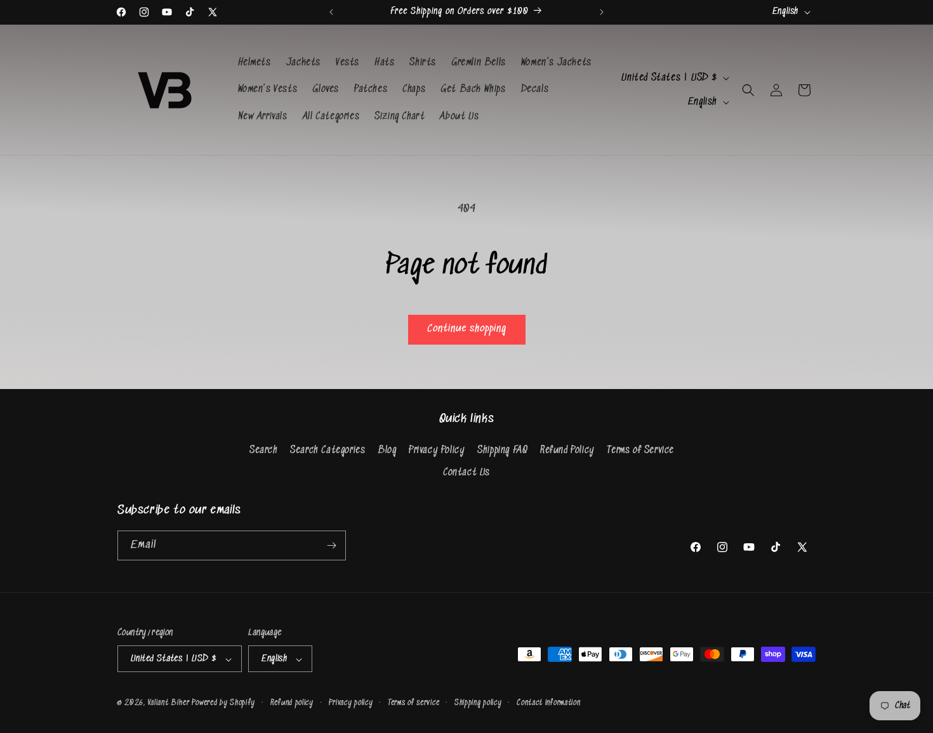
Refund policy (292, 703)
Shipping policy (478, 703)
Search (263, 450)
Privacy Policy (437, 450)
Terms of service (413, 703)
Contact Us (466, 473)
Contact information (548, 703)
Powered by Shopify (223, 703)
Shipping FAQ (502, 450)
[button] (748, 90)
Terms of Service (640, 450)
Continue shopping (466, 329)
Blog (387, 450)
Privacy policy (351, 703)
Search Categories (327, 450)
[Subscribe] (331, 545)
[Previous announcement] (331, 12)
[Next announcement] (602, 12)
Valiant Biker (169, 703)
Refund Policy (567, 450)
